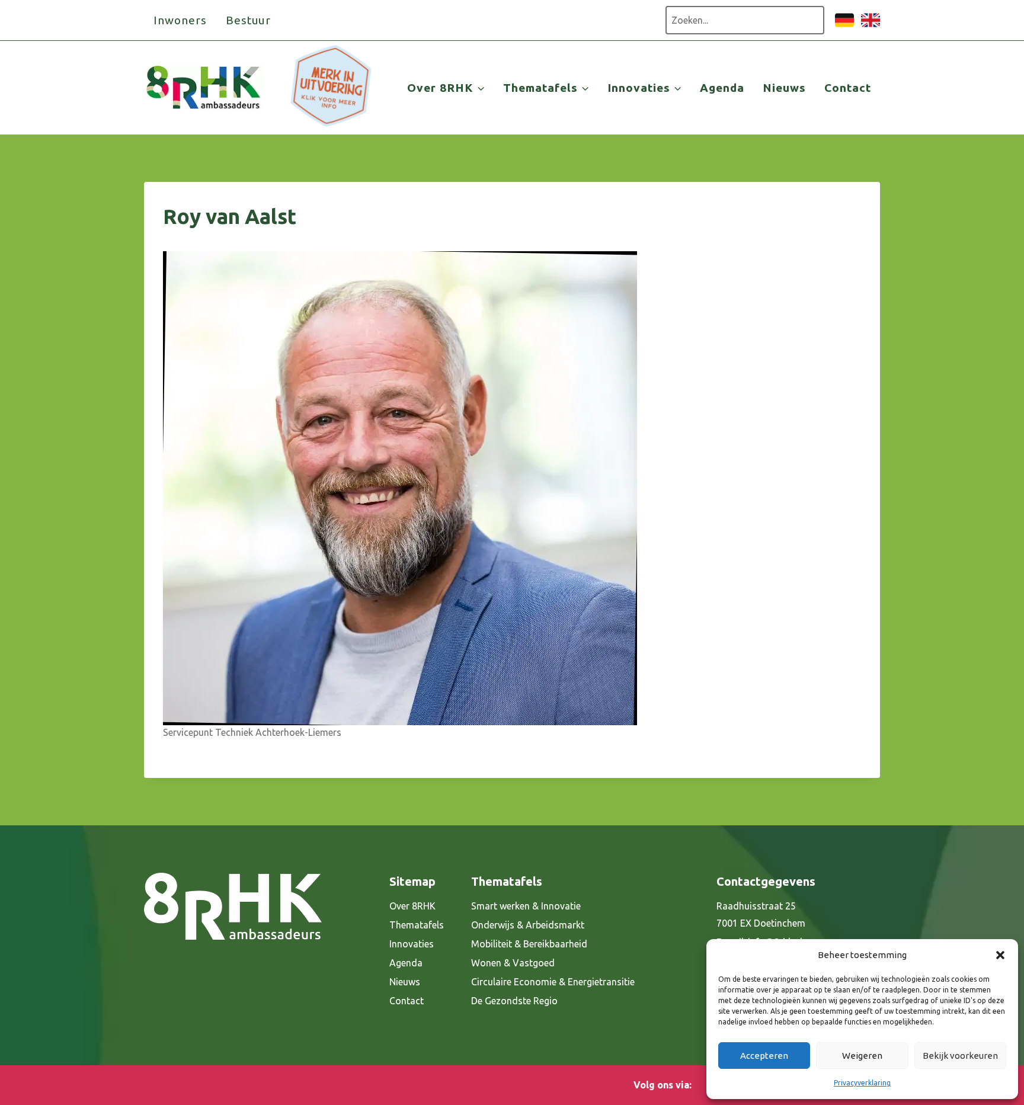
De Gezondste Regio (514, 1000)
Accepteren (764, 1055)
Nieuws (784, 87)
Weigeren (862, 1055)
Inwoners (180, 20)
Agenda (722, 87)
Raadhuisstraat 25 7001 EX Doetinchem (760, 914)
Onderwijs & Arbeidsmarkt (527, 925)
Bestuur (248, 20)
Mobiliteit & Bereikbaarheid (529, 944)
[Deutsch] (844, 26)
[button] (1000, 955)
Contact (847, 87)
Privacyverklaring (862, 1083)
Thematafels (416, 925)
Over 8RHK (412, 906)
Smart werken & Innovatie (526, 906)
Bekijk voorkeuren (960, 1055)
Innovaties (411, 944)
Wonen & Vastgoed (513, 962)
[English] (870, 26)
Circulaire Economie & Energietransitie (553, 981)
